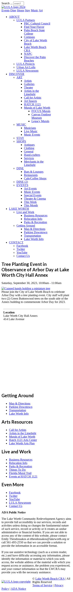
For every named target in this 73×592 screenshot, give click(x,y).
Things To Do (17, 469)
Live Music (30, 131)
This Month (31, 205)
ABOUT (14, 16)
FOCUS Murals (40, 111)
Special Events (32, 195)
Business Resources (35, 215)
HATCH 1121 (32, 104)
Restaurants (31, 175)
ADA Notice (18, 588)
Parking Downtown (35, 232)
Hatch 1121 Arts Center (23, 440)
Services (29, 158)
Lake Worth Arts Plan (22, 443)
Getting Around (25, 225)
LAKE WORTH (19, 208)
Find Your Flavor (34, 26)
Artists (28, 80)
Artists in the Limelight (31, 92)
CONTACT (16, 242)
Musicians (30, 127)
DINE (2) (22, 181)
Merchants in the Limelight (34, 163)
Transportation (32, 235)
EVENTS (22, 185)
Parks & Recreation (35, 222)
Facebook (22, 245)
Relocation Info (33, 218)
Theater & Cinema (35, 198)
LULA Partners (25, 20)
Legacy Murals (40, 121)
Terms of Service (42, 585)
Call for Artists (32, 97)
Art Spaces (30, 101)
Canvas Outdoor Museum (41, 116)
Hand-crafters (32, 154)
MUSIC (21, 124)
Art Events (30, 188)
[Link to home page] (13, 7)
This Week (30, 202)
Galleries (29, 84)
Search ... (7, 3)
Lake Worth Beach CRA (50, 578)
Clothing (29, 148)
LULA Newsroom (27, 70)
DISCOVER (16, 74)
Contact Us (23, 255)
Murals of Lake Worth (37, 107)
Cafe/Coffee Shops (35, 178)
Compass (29, 37)
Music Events (32, 134)
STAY (20, 138)
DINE (20, 168)
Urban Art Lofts (25, 67)
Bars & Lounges (33, 171)
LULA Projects (25, 63)
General (28, 151)
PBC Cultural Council (37, 23)
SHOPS (21, 141)
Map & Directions (34, 229)
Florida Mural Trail (20, 473)
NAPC (28, 53)
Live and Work (25, 212)
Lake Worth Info (34, 239)
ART (19, 77)
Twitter (20, 249)
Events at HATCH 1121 (23, 476)
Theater (28, 87)
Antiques (29, 144)
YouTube (21, 252)
